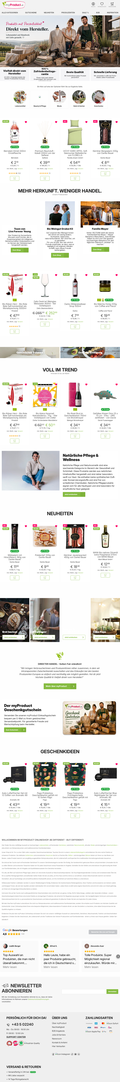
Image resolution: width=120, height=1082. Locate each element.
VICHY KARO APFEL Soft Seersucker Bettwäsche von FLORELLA (75, 153)
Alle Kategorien (10, 12)
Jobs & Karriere (59, 1035)
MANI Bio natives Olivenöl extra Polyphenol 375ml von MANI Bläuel (105, 555)
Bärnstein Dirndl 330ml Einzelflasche (15, 152)
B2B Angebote (58, 1031)
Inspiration (112, 12)
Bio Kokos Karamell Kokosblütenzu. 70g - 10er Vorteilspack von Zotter (45, 415)
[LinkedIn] (79, 1054)
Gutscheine (31, 12)
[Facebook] (53, 1054)
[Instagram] (62, 1054)
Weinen (87, 855)
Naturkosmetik (79, 845)
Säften (70, 855)
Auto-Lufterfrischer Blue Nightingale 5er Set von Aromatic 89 (105, 795)
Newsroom (57, 1038)
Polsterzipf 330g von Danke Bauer (45, 556)
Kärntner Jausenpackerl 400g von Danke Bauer (75, 556)
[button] (20, 99)
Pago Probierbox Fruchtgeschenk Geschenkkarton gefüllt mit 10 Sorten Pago (75, 796)
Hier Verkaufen (58, 1046)
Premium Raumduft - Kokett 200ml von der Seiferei (45, 153)
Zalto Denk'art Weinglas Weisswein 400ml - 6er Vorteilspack (45, 303)
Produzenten (68, 12)
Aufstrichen (29, 855)
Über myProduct (59, 1023)
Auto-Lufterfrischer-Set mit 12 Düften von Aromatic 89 (14, 794)
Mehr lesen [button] (10, 967)
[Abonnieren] (112, 991)
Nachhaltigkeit (58, 1027)
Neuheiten (49, 12)
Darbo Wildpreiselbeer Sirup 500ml (75, 305)
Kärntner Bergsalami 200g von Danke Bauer (105, 152)
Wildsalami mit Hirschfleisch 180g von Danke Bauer (15, 557)
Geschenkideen (112, 845)
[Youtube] (75, 1054)
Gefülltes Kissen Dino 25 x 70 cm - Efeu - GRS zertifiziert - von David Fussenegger (105, 416)
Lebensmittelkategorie (77, 852)
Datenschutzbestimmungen (38, 999)
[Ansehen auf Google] (5, 946)
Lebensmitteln (44, 845)
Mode (93, 845)
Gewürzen (49, 855)
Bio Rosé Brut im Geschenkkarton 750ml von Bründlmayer (75, 415)
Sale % (85, 12)
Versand (20, 168)
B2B (98, 12)
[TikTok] (72, 1054)
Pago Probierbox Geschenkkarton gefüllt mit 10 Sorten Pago (45, 795)
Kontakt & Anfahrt (59, 1042)
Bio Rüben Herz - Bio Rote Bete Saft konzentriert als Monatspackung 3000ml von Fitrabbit (14, 307)
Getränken (62, 845)
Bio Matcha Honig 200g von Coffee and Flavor (105, 305)
